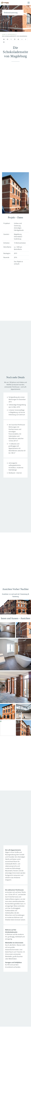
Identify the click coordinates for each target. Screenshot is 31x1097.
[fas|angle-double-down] (15, 26)
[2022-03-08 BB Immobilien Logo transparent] (5, 3)
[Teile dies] (7, 39)
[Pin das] (18, 39)
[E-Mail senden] (4, 39)
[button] (28, 3)
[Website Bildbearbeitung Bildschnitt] (7, 630)
